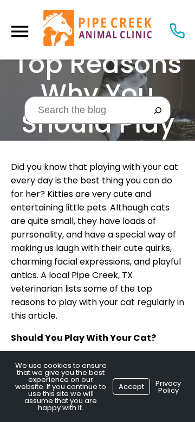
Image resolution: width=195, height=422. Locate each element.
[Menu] (19, 32)
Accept (131, 386)
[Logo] (97, 30)
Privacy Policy (168, 386)
